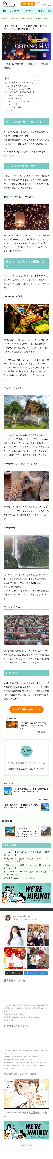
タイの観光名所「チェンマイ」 (19, 82)
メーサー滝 (12, 104)
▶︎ (26, 709)
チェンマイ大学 (14, 107)
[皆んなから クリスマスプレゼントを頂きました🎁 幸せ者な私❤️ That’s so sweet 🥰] (38, 958)
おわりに (9, 110)
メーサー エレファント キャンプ (21, 101)
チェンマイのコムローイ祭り (20, 89)
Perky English (26, 1145)
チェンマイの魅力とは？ (16, 86)
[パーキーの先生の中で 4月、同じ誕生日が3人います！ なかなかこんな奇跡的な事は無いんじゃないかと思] (38, 935)
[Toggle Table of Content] (35, 79)
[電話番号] (44, 4)
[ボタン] (38, 4)
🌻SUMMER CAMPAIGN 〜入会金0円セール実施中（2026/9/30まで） (25, 873)
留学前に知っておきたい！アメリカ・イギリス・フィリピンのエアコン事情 (26, 860)
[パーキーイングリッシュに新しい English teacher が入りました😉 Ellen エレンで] (15, 935)
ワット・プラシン (15, 98)
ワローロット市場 (15, 95)
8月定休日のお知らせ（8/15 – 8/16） (19, 878)
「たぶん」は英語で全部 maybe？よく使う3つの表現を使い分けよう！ (27, 853)
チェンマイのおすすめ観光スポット (21, 92)
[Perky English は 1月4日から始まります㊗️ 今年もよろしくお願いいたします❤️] (15, 958)
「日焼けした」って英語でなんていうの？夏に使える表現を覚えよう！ (26, 866)
